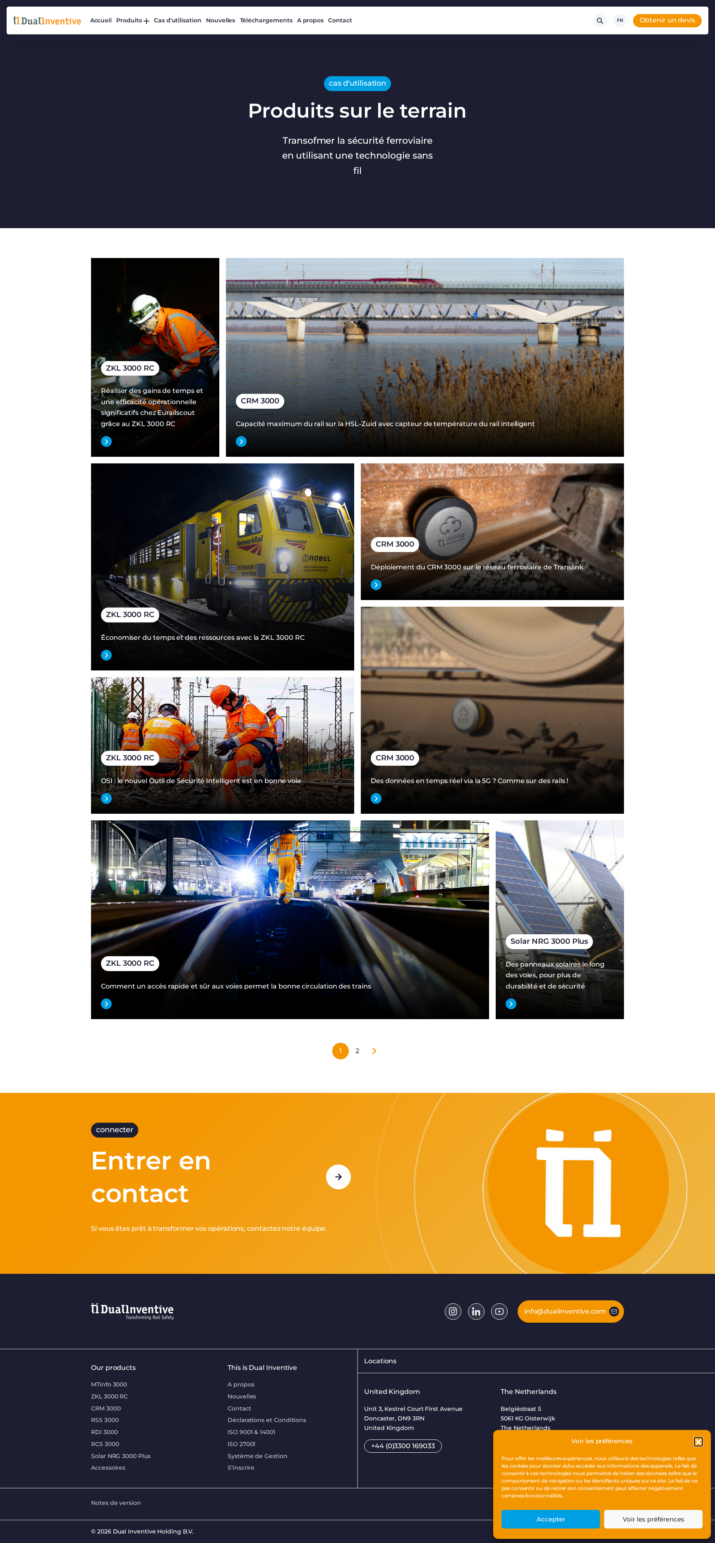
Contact (340, 20)
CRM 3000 (105, 1408)
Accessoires (108, 1467)
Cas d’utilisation (178, 20)
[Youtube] (499, 1311)
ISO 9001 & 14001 (251, 1432)
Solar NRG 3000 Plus (121, 1456)
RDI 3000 (104, 1432)
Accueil (101, 20)
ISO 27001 (241, 1444)
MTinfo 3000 (109, 1384)
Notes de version (116, 1503)
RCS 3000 (105, 1444)
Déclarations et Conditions (267, 1420)
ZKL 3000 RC (109, 1396)
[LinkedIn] (476, 1311)
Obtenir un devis (667, 20)
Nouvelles (220, 20)
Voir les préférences (653, 1519)
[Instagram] (453, 1311)
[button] (698, 1441)
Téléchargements (266, 20)
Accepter (551, 1519)
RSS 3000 (104, 1420)
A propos (310, 20)
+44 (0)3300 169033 (403, 1446)
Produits (129, 20)
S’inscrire (241, 1467)
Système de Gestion (258, 1456)
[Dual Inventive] (47, 20)
